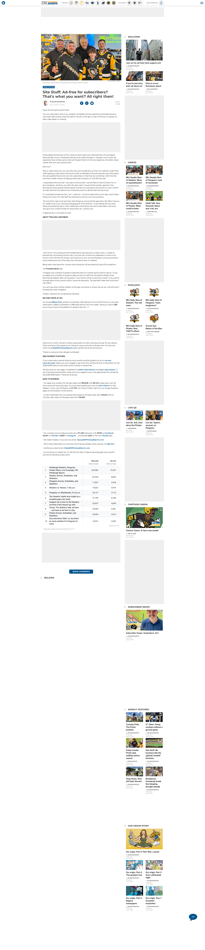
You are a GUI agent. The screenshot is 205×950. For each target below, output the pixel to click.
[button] (201, 3)
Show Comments (81, 572)
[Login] (4, 3)
